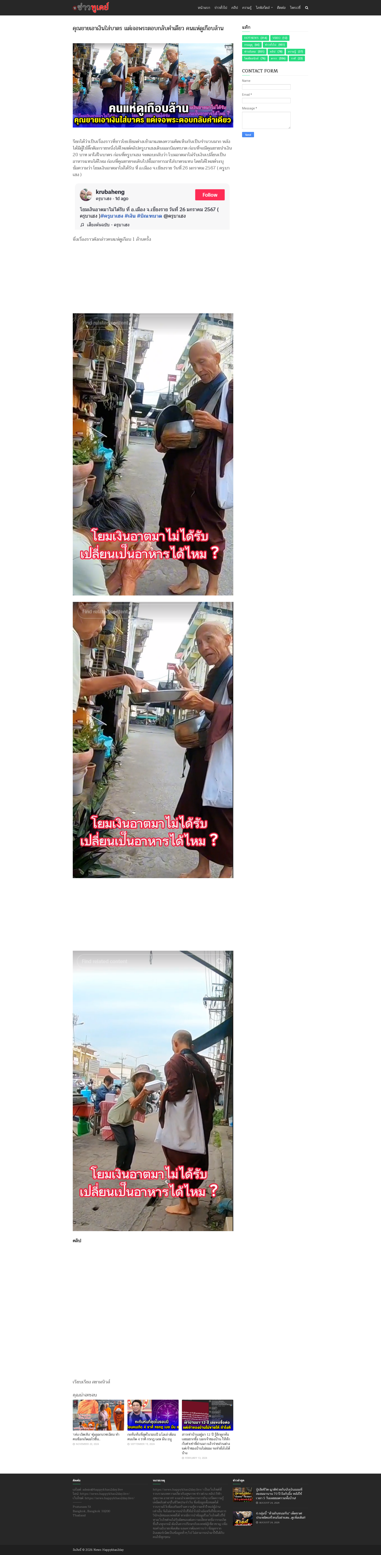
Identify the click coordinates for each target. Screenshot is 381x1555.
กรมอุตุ (248, 45)
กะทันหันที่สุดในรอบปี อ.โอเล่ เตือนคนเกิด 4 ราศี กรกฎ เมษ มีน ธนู (151, 1437)
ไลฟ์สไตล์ (263, 8)
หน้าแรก (204, 8)
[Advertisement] (153, 276)
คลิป (235, 8)
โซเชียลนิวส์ (251, 58)
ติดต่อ (281, 8)
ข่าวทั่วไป (221, 8)
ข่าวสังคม (250, 51)
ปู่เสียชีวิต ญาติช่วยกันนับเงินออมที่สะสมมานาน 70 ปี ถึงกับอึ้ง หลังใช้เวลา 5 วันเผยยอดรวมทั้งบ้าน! (279, 1494)
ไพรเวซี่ (295, 8)
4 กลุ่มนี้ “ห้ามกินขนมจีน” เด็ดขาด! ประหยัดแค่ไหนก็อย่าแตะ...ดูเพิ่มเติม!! (281, 1515)
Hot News (251, 38)
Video (276, 38)
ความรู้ (247, 8)
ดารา (274, 58)
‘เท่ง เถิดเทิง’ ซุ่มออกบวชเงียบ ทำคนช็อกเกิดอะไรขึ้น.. (96, 1437)
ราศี (293, 58)
